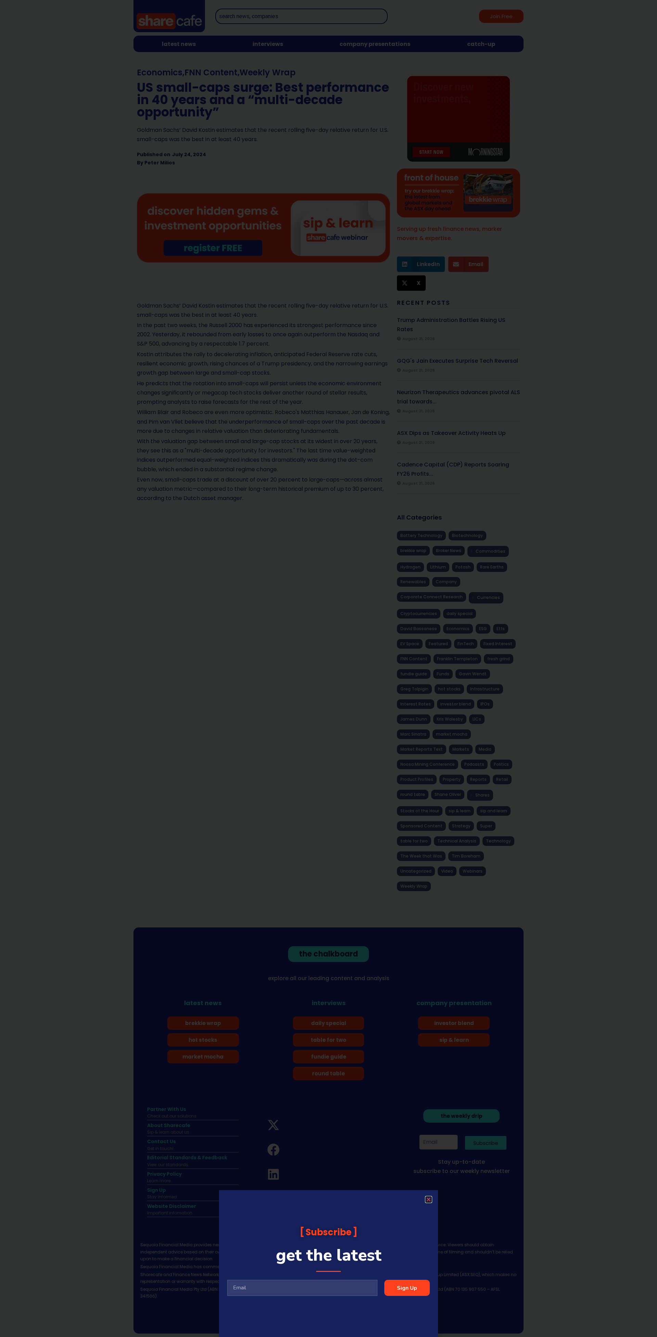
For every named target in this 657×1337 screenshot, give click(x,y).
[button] (428, 1199)
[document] (328, 668)
